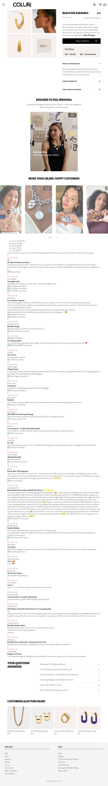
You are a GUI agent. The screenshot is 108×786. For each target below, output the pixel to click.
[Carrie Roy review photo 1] (54, 447)
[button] (67, 17)
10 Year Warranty (63, 765)
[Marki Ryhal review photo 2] (54, 317)
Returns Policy (63, 771)
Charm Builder (9, 773)
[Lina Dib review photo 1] (54, 360)
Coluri (59, 781)
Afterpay (61, 756)
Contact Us (62, 762)
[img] (12, 257)
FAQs (60, 753)
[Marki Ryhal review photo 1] (54, 314)
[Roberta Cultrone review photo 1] (54, 331)
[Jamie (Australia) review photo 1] (54, 518)
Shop (6, 753)
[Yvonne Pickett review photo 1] (54, 462)
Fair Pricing (69, 49)
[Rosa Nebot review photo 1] (54, 552)
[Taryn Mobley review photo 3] (54, 291)
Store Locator (9, 768)
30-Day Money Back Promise (68, 759)
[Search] (94, 4)
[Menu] (4, 5)
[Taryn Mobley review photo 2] (54, 288)
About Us (8, 759)
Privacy (7, 765)
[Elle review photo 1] (54, 272)
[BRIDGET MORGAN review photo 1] (54, 345)
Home (7, 756)
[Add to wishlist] (96, 34)
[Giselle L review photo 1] (54, 433)
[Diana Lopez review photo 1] (54, 390)
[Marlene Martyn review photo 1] (54, 537)
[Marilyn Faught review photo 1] (54, 376)
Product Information (71, 64)
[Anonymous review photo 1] (54, 405)
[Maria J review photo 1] (54, 481)
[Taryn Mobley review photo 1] (54, 286)
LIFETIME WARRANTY (69, 81)
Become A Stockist (11, 771)
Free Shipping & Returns (71, 90)
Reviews (7, 762)
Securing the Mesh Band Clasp (68, 768)
